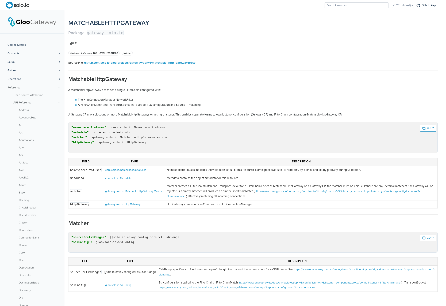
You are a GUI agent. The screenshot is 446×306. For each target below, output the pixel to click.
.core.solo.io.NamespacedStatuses (125, 170)
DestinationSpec (29, 282)
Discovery (25, 290)
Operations (14, 79)
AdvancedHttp (27, 117)
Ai (20, 125)
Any (21, 147)
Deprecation (26, 267)
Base (22, 192)
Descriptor (25, 275)
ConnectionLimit (29, 237)
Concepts (13, 53)
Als (21, 132)
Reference (13, 87)
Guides (11, 70)
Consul (23, 245)
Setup (11, 62)
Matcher (127, 53)
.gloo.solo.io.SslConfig (118, 285)
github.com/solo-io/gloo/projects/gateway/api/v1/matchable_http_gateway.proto (139, 62)
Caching (24, 200)
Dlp (21, 297)
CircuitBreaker (27, 207)
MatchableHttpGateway (81, 53)
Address (24, 110)
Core (22, 252)
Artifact (23, 162)
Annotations (26, 140)
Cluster (23, 222)
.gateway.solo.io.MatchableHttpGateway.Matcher (134, 191)
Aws (21, 170)
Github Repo (429, 5)
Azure (22, 185)
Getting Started (16, 45)
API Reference (22, 102)
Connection (26, 230)
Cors (21, 260)
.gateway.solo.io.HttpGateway (123, 204)
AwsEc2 (24, 177)
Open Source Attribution (28, 95)
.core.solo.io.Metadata (118, 178)
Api (21, 155)
